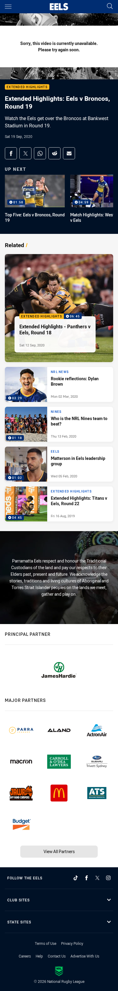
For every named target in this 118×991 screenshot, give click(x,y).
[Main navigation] (8, 6)
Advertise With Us (84, 956)
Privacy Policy (72, 943)
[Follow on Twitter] (97, 877)
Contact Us (57, 956)
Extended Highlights (27, 87)
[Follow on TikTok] (75, 877)
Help (39, 956)
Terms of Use (45, 943)
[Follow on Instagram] (108, 877)
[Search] (110, 6)
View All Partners (59, 851)
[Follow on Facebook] (86, 877)
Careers (25, 956)
